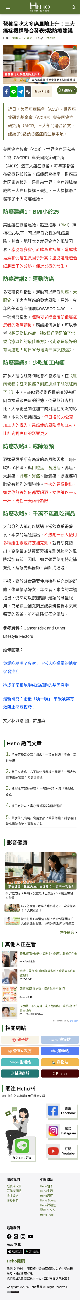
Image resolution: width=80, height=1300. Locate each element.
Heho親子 (46, 1186)
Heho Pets (47, 1214)
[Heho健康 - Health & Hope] (40, 7)
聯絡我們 (12, 1200)
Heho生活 (46, 1191)
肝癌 (23, 476)
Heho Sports (48, 1200)
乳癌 (65, 292)
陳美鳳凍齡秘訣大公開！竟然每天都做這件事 (48, 953)
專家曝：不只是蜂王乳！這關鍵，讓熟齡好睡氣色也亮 (48, 1008)
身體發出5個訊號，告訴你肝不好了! (42, 988)
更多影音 (67, 933)
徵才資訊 (12, 1195)
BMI (64, 225)
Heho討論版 (48, 1205)
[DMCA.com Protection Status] (13, 1291)
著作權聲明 (14, 1191)
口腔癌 (38, 468)
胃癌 (36, 476)
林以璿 (51, 38)
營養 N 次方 (47, 1210)
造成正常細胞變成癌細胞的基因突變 (36, 685)
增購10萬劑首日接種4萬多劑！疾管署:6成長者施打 (47, 973)
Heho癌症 (46, 1195)
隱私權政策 (14, 1186)
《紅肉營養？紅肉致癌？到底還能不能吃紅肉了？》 (40, 384)
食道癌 (54, 468)
